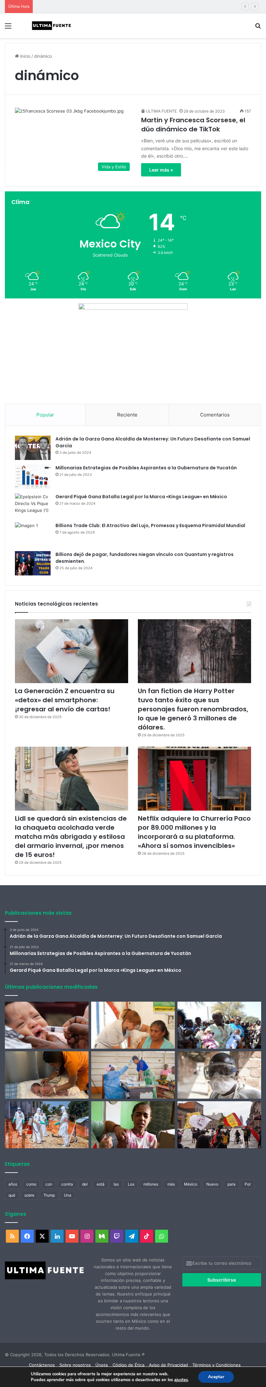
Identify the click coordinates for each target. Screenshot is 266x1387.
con (48, 1184)
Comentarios (215, 415)
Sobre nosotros (75, 1365)
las (116, 1184)
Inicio (24, 56)
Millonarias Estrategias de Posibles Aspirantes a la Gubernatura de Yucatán (146, 467)
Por (248, 1184)
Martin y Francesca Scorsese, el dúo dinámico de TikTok (193, 124)
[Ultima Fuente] (52, 25)
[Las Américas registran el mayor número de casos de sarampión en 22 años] (133, 1125)
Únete (101, 1365)
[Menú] (8, 28)
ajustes (181, 1380)
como (31, 1184)
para (231, 1184)
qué (11, 1195)
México (190, 1184)
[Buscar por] (258, 28)
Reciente (127, 415)
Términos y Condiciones (216, 1365)
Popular (45, 415)
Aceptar (216, 1377)
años (12, 1184)
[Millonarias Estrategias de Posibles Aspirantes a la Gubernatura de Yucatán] (33, 476)
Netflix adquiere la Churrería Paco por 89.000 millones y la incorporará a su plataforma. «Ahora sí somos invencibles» (194, 832)
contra (67, 1184)
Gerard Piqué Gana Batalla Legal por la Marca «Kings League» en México (141, 496)
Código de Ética (128, 1365)
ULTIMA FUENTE (161, 111)
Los (131, 1184)
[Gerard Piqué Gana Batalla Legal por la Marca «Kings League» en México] (33, 505)
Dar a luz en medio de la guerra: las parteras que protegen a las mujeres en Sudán (119, 6)
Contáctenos (42, 1365)
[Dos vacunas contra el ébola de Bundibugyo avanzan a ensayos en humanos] (219, 1075)
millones (150, 1184)
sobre (29, 1195)
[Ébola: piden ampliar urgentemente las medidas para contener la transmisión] (47, 1125)
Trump (49, 1195)
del (85, 1184)
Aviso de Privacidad (168, 1365)
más (171, 1184)
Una (67, 1195)
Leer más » (161, 170)
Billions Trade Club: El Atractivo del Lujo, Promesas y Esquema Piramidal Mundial (150, 525)
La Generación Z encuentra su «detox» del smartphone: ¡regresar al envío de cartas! (65, 700)
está (100, 1184)
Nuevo (212, 1184)
